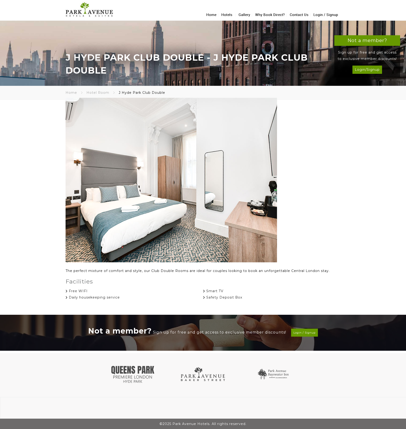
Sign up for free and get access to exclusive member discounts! (202, 330)
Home (211, 15)
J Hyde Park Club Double (135, 57)
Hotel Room (97, 93)
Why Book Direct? (270, 15)
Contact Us (299, 15)
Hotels (226, 15)
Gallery (244, 15)
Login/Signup (367, 69)
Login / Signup (325, 15)
